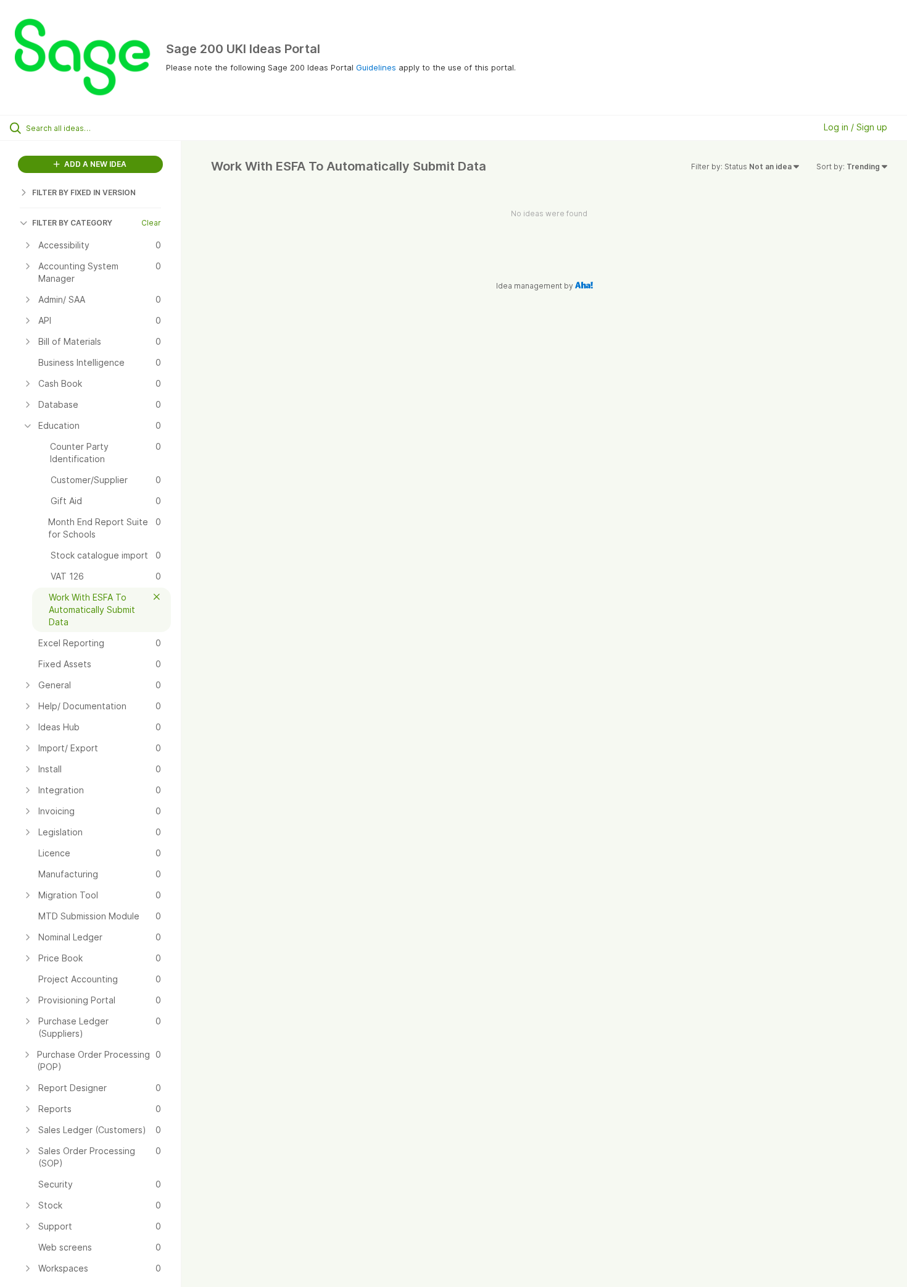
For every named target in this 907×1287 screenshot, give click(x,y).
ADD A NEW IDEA (94, 164)
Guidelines (376, 67)
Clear (151, 222)
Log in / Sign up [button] (855, 127)
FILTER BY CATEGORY (72, 222)
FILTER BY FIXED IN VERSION (84, 192)
